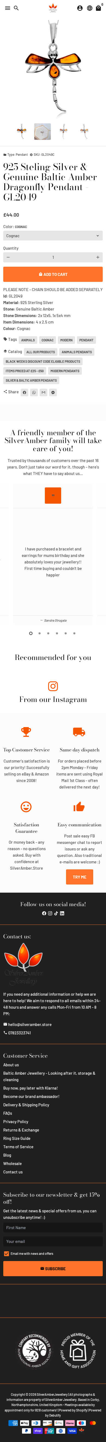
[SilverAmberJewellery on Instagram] (53, 687)
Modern (66, 340)
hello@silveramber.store (27, 1024)
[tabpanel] (53, 554)
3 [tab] (48, 633)
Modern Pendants (65, 371)
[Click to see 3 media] (63, 131)
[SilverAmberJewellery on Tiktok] (56, 913)
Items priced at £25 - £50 (25, 371)
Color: (15, 226)
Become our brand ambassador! (31, 1096)
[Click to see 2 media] (42, 131)
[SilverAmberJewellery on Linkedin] (62, 913)
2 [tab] (40, 633)
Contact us (13, 1171)
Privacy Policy (15, 1121)
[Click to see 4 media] (84, 131)
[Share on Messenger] (53, 392)
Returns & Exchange (21, 1129)
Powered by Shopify (73, 1410)
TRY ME (79, 877)
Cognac (48, 340)
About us (11, 1064)
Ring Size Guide (16, 1138)
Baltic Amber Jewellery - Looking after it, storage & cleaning (49, 1076)
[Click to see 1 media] (21, 131)
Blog (7, 1155)
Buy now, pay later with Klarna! (30, 1087)
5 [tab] (66, 633)
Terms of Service (18, 1146)
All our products (40, 352)
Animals (28, 340)
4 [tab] (57, 633)
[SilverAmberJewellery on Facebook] (44, 913)
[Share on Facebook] (24, 392)
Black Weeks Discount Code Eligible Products (43, 361)
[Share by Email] (43, 392)
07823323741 (17, 1032)
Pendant (86, 340)
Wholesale (12, 1163)
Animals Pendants (77, 352)
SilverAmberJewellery (52, 1394)
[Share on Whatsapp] (34, 392)
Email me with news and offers (32, 1253)
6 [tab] (74, 633)
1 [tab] (31, 633)
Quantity (10, 248)
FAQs (7, 1113)
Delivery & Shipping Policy (26, 1104)
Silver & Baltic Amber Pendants (31, 380)
